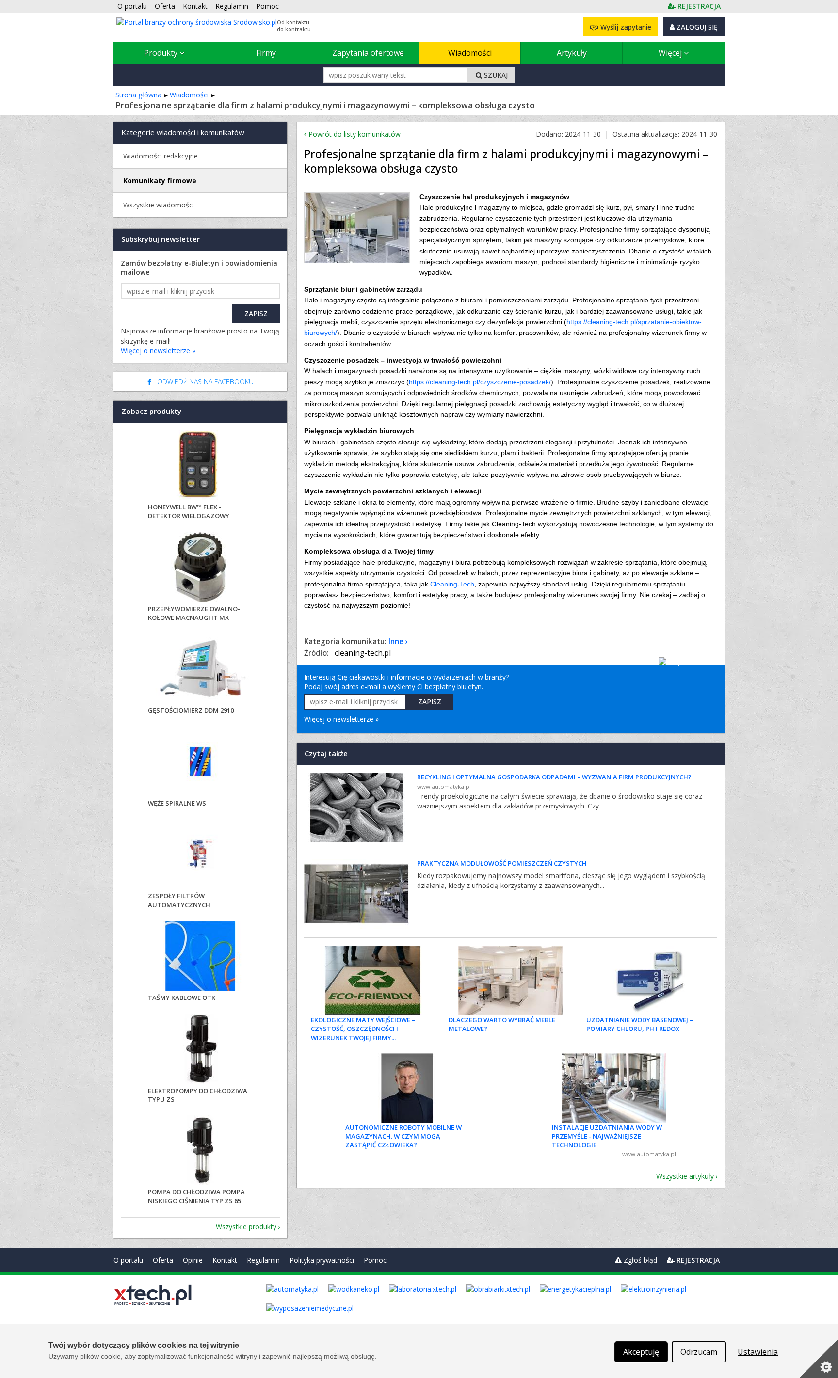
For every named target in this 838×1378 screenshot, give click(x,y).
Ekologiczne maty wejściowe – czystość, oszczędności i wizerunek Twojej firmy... (363, 1028)
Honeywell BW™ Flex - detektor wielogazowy (188, 511)
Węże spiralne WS (177, 803)
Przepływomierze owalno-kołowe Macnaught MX (194, 613)
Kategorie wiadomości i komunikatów (182, 132)
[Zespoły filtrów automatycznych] (200, 855)
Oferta (163, 1260)
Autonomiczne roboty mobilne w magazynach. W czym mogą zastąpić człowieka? (403, 1136)
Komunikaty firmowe (159, 180)
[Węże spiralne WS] (200, 763)
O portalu (128, 1260)
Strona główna (138, 94)
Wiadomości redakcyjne (160, 155)
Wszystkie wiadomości (158, 204)
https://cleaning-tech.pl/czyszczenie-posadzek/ (480, 382)
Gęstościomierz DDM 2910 (191, 710)
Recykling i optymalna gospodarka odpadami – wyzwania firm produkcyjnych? (554, 777)
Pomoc (375, 1260)
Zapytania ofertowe (368, 53)
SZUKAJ (495, 74)
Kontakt (224, 1260)
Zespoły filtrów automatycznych (179, 900)
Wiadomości (470, 53)
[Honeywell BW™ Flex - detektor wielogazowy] (200, 466)
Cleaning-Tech (452, 584)
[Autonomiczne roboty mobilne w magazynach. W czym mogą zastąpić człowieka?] (407, 1088)
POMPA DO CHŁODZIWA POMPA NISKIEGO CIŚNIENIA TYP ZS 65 (196, 1196)
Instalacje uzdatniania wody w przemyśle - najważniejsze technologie (607, 1136)
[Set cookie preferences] (818, 1358)
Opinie (193, 1260)
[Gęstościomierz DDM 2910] (200, 670)
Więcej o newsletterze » (341, 719)
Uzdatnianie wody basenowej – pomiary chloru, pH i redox (639, 1024)
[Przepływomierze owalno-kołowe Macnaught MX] (200, 568)
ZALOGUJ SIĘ (696, 27)
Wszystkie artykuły (685, 1176)
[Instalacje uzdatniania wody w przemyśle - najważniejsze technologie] (614, 1088)
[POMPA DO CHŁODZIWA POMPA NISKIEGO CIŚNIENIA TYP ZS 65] (200, 1151)
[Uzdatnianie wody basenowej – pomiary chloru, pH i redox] (648, 980)
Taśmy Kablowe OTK (181, 997)
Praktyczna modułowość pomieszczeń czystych (502, 863)
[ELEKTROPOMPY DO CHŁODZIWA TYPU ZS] (200, 1050)
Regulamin (263, 1260)
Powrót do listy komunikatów (353, 134)
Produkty (161, 53)
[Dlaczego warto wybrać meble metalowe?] (511, 980)
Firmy (266, 53)
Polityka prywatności (322, 1260)
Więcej (671, 53)
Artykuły (572, 53)
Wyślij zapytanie (624, 27)
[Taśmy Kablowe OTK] (200, 957)
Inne (395, 641)
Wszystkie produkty (246, 1226)
